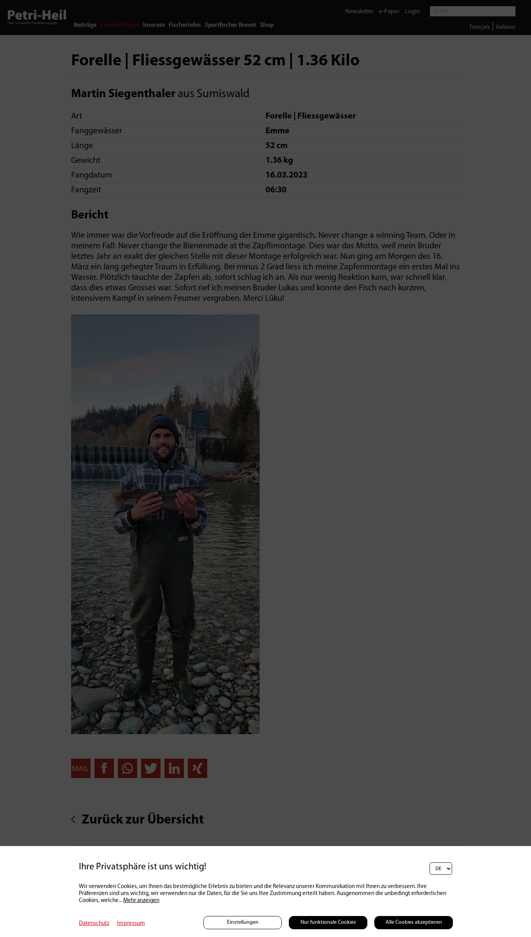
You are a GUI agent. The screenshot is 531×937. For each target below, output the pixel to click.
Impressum (131, 924)
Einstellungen (243, 922)
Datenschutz (94, 924)
